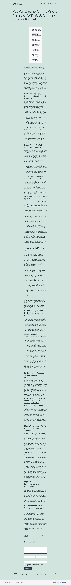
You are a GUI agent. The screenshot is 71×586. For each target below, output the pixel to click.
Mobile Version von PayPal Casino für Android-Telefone (36, 54)
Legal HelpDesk (54, 3)
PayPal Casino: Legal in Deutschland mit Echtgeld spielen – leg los (36, 30)
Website (25, 559)
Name (25, 555)
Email (37, 555)
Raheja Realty (16, 3)
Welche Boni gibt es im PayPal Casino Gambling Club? (36, 42)
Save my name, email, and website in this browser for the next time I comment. (35, 565)
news (46, 535)
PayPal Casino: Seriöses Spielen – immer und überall (36, 45)
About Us (45, 3)
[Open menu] (58, 3)
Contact (49, 3)
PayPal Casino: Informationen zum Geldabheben (35, 60)
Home (42, 3)
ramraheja (26, 536)
